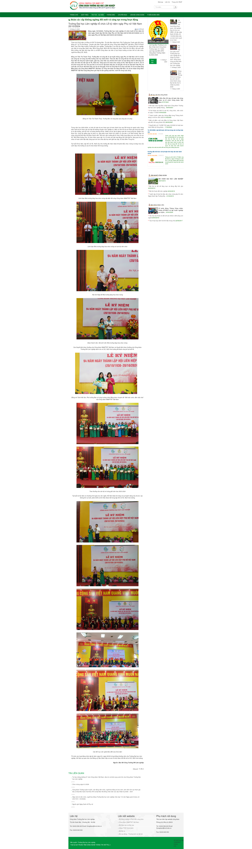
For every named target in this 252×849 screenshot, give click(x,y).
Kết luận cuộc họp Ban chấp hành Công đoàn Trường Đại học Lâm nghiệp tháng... (165, 106)
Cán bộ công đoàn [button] (137, 15)
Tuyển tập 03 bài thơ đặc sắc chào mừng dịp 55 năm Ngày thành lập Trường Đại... (165, 195)
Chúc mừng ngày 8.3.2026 (80, 784)
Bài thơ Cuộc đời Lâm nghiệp (158, 191)
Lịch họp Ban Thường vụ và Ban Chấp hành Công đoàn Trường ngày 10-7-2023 (157, 47)
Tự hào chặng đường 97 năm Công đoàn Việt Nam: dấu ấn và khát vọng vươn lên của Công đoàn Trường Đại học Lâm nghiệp (106, 778)
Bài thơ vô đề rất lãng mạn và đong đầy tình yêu (166, 186)
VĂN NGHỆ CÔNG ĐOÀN (159, 175)
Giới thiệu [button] (84, 15)
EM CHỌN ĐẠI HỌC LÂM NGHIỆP (170, 179)
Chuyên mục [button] (122, 15)
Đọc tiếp (152, 61)
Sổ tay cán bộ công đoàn (159, 95)
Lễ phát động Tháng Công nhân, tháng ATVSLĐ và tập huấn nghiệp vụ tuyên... (170, 210)
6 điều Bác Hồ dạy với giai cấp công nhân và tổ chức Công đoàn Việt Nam (170, 100)
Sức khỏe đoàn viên (157, 205)
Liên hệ (167, 2)
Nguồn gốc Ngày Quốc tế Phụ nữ (82, 804)
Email (142, 29)
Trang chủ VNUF (177, 2)
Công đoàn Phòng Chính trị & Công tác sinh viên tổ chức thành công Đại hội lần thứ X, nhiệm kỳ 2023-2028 (176, 79)
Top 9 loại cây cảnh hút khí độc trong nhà (162, 221)
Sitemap (160, 2)
